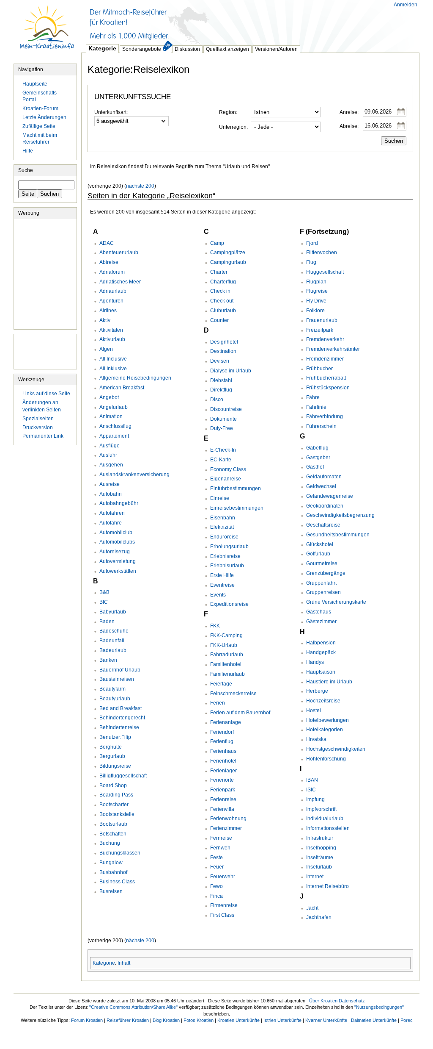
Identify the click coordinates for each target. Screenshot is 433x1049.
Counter (219, 320)
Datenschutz (352, 1000)
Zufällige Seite (38, 126)
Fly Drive (316, 301)
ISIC (311, 790)
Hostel (313, 710)
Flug (311, 262)
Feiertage (221, 684)
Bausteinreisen (116, 679)
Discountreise (226, 409)
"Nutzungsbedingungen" (379, 1007)
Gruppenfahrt (321, 583)
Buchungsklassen (119, 853)
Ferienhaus (223, 751)
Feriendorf (222, 732)
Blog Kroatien (166, 1020)
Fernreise (221, 838)
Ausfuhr (108, 455)
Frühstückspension (328, 388)
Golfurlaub (318, 554)
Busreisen (111, 891)
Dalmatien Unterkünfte (374, 1020)
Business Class (117, 882)
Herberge (317, 691)
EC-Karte (220, 460)
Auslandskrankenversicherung (134, 474)
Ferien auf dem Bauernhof (240, 713)
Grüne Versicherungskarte (336, 602)
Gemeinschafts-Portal (40, 96)
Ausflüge (109, 446)
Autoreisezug (114, 552)
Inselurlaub (319, 867)
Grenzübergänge (325, 573)
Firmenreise (224, 905)
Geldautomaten (324, 477)
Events (218, 595)
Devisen (219, 361)
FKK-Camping (226, 635)
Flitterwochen (321, 252)
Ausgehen (111, 465)
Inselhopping (321, 848)
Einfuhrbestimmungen (235, 488)
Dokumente (223, 419)
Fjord (312, 243)
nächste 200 (140, 186)
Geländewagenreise (329, 496)
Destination (223, 351)
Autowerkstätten (117, 571)
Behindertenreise (119, 727)
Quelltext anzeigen (227, 49)
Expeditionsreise (229, 604)
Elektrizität (222, 527)
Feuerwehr (222, 877)
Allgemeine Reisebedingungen (135, 378)
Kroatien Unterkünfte (238, 1020)
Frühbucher (319, 369)
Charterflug (223, 282)
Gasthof (315, 467)
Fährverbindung (324, 416)
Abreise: (349, 126)
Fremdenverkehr (325, 339)
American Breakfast (121, 388)
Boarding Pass (116, 795)
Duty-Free (221, 428)
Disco (216, 399)
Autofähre (110, 523)
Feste (216, 857)
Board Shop (113, 785)
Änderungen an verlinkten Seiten (41, 406)
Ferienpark (222, 790)
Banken (108, 660)
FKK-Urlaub (223, 645)
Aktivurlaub (112, 339)
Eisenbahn (222, 518)
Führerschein (321, 426)
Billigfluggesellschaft (123, 776)
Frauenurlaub (321, 320)
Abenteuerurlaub (118, 252)
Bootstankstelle (116, 814)
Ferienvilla (222, 809)
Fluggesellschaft (325, 272)
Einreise (219, 498)
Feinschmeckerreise (233, 694)
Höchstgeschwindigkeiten (335, 749)
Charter (218, 272)
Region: (228, 112)
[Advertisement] (235, 21)
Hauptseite (47, 32)
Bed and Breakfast (120, 708)
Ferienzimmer (226, 828)
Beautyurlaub (114, 699)
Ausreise (109, 484)
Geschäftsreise (323, 525)
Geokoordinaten (324, 506)
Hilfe (27, 151)
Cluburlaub (223, 311)
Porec (406, 1020)
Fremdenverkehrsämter (333, 349)
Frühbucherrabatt (326, 378)
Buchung (109, 843)
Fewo (216, 886)
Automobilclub (115, 533)
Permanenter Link (42, 436)
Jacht (312, 908)
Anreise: (349, 112)
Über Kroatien (323, 1000)
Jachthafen (319, 917)
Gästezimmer (321, 621)
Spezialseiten (38, 419)
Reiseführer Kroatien (128, 1020)
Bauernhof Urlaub (119, 670)
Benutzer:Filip (115, 737)
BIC (103, 602)
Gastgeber (318, 458)
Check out (221, 301)
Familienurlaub (227, 674)
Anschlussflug (115, 426)
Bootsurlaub (113, 824)
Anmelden (405, 5)
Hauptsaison (320, 672)
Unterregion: (233, 127)
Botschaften (112, 834)
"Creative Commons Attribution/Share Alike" (133, 1007)
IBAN (312, 780)
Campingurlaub (228, 262)
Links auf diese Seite (46, 394)
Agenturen (111, 301)
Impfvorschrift (321, 809)
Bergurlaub (112, 756)
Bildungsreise (115, 766)
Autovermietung (117, 561)
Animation (111, 416)
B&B (104, 592)
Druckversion (37, 427)
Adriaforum (112, 272)
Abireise (108, 262)
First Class (222, 915)
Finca (216, 896)
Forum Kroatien (87, 1020)
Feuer (217, 867)
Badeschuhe (114, 631)
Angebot (109, 397)
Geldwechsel (321, 486)
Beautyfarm (112, 689)
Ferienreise (223, 799)
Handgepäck (321, 652)
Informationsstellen (328, 828)
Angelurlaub (113, 407)
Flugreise (317, 291)
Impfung (315, 799)
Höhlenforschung (326, 759)
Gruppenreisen (323, 592)
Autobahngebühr (118, 503)
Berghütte (110, 747)
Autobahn (110, 494)
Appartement (114, 436)
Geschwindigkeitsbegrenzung (340, 515)
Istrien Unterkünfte (282, 1020)
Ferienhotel (223, 761)
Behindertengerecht (122, 718)
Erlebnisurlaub (227, 566)
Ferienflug (221, 741)
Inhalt (124, 963)
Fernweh (220, 848)
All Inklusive (113, 369)
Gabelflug (317, 448)
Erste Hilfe (222, 575)
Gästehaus (318, 612)
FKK (215, 626)
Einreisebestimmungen (236, 508)
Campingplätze (227, 252)
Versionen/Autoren (276, 49)
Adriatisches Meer (120, 282)
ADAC (106, 243)
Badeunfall (111, 641)
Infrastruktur (319, 838)
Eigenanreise (225, 479)
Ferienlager (223, 771)
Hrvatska (316, 739)
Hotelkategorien (324, 730)
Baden (107, 621)
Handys (315, 662)
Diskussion (187, 49)
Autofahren (112, 513)
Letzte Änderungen (44, 117)
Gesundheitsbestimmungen (338, 535)
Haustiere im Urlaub (329, 682)
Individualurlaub (324, 818)
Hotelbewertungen (327, 720)
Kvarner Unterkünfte (326, 1020)
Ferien (217, 703)
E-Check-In (223, 450)
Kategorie (102, 48)
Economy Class (228, 469)
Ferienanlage (225, 722)
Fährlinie (316, 407)
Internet (314, 877)
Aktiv (104, 320)
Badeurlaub (112, 650)
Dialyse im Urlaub (230, 371)
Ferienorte (222, 780)
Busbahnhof (113, 872)
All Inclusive (113, 359)
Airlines (108, 311)
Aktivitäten (111, 330)
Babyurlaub (112, 612)
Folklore (315, 311)
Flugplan (316, 282)
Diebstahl (221, 380)
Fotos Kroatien (199, 1020)
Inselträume (319, 857)
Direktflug (221, 390)
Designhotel (224, 342)
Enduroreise (224, 537)
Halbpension (321, 643)
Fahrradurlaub (226, 655)
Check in (220, 291)
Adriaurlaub (112, 291)
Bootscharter (114, 805)
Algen (106, 349)
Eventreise (222, 585)
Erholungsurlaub (229, 546)
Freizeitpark (319, 330)
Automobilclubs (117, 542)
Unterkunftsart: (111, 112)
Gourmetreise (321, 563)
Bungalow (111, 863)
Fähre (313, 397)
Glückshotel (319, 544)
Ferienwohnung (228, 818)
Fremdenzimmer (325, 359)
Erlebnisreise (225, 556)
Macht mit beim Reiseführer (39, 138)
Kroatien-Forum (40, 108)
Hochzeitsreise (323, 701)
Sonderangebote (141, 49)
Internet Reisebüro (327, 886)
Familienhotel (225, 664)
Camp (217, 243)
